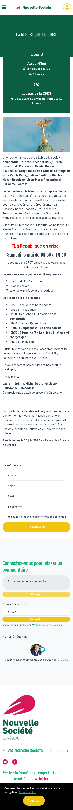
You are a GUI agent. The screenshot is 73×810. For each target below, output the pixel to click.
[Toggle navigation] (4, 7)
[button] (67, 7)
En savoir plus (27, 792)
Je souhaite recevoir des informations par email (36, 516)
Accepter (34, 800)
